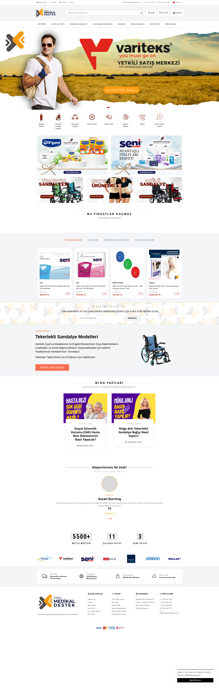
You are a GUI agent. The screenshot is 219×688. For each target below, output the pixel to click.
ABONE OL (132, 318)
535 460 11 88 (164, 2)
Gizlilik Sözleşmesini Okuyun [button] (193, 675)
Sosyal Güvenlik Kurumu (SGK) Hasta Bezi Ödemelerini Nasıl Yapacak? (85, 434)
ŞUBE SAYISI (140, 543)
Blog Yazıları (92, 605)
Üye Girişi (115, 602)
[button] (105, 107)
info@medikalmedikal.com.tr (131, 2)
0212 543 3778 (167, 608)
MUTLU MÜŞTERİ (81, 543)
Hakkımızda (92, 599)
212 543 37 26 (150, 2)
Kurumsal (53, 2)
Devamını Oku (86, 446)
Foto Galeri (91, 608)
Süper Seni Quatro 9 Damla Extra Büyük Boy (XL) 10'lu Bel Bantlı (90, 287)
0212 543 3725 (167, 599)
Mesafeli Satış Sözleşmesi (145, 599)
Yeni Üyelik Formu (118, 599)
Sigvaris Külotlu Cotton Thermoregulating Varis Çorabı (164, 287)
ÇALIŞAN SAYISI (112, 543)
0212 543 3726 (167, 602)
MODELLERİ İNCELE (52, 367)
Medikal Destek (118, 283)
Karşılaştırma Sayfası (119, 614)
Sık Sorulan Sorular (94, 611)
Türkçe (177, 2)
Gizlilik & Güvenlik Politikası (145, 602)
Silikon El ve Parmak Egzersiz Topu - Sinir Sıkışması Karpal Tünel (128, 287)
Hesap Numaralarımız (119, 608)
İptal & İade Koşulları (143, 605)
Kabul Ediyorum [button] (195, 680)
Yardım (63, 2)
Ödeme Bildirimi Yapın (119, 611)
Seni (41, 283)
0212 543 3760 (167, 605)
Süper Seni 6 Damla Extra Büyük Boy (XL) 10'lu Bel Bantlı (55, 287)
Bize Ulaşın (91, 614)
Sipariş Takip (43, 2)
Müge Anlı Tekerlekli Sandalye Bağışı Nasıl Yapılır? (134, 432)
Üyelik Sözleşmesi (142, 608)
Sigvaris (152, 283)
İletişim (71, 2)
